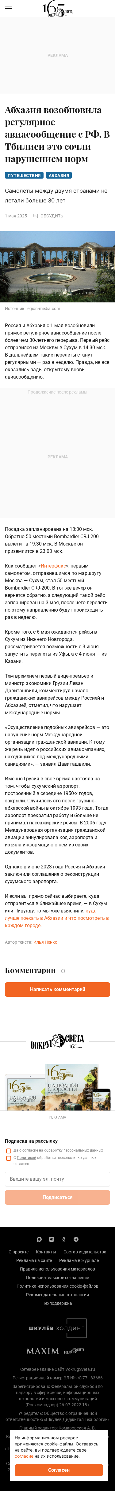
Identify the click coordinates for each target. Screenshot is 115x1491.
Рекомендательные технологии (57, 1294)
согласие (30, 1150)
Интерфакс (53, 566)
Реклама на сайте (34, 1260)
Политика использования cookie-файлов (57, 1286)
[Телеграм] (76, 1239)
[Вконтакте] (51, 1239)
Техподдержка (57, 1303)
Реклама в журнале (79, 1260)
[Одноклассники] (63, 1239)
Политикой (26, 1158)
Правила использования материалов (57, 1269)
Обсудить (51, 215)
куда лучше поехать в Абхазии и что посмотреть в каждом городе (57, 918)
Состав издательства (84, 1251)
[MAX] (39, 1239)
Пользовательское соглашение (57, 1277)
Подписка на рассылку (31, 1141)
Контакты (46, 1251)
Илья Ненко (45, 942)
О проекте (19, 1251)
